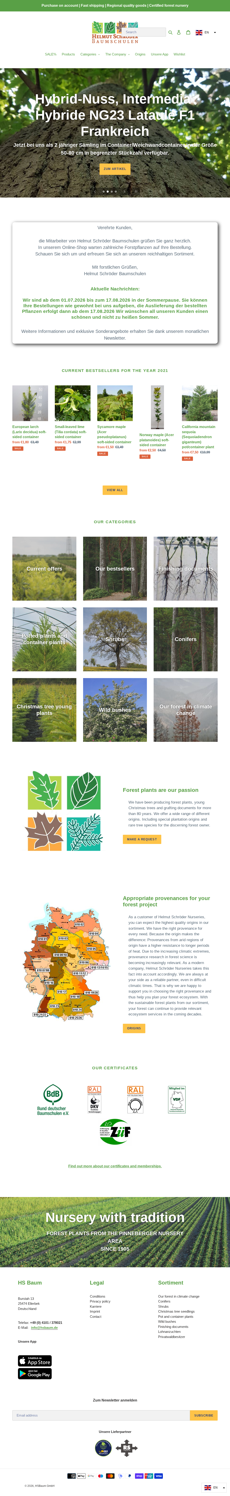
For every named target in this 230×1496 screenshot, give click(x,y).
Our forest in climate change (178, 1296)
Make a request (142, 839)
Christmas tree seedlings (176, 1311)
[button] (205, 32)
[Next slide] (124, 191)
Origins (134, 1028)
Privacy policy (100, 1301)
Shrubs (163, 1306)
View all (115, 490)
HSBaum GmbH (45, 1485)
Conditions (97, 1296)
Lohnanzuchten (169, 1331)
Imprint (95, 1311)
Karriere (96, 1306)
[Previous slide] (95, 191)
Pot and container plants (175, 1316)
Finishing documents (173, 1327)
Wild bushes (167, 1321)
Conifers (164, 1301)
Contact (95, 1316)
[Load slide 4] (116, 192)
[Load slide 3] (112, 192)
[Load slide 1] (104, 192)
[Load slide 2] (108, 192)
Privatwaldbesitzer (171, 1337)
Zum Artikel (115, 169)
